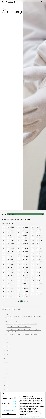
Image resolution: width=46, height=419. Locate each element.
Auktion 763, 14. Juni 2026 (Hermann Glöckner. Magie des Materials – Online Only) (24, 317)
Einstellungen (9, 413)
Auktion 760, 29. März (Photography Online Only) (19, 327)
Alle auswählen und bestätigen (9, 410)
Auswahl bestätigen (9, 416)
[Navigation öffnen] (41, 2)
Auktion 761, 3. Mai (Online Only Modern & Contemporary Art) (22, 324)
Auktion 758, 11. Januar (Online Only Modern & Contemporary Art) (23, 334)
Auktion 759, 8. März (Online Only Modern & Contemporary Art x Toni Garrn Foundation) (24, 330)
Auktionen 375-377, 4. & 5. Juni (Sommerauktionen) (19, 321)
